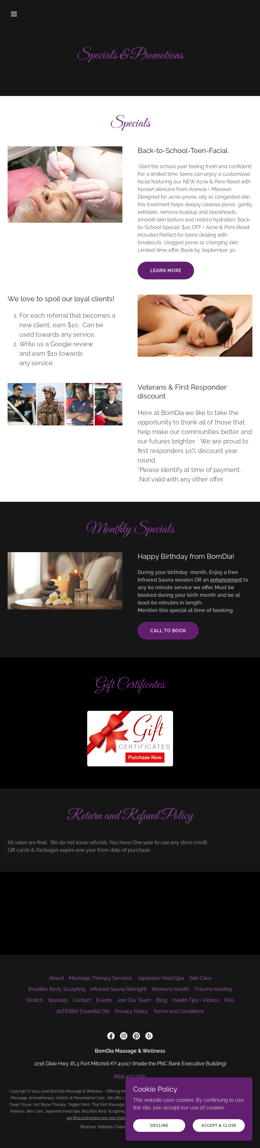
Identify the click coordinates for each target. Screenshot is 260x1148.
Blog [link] (161, 1000)
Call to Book (168, 630)
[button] (26, 14)
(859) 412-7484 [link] (130, 1076)
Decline (159, 1125)
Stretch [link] (34, 1000)
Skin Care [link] (200, 978)
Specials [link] (58, 1000)
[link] (111, 1036)
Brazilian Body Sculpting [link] (56, 989)
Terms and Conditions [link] (178, 1011)
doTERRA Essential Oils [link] (83, 1011)
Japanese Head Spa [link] (160, 978)
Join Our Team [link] (134, 1000)
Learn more (165, 270)
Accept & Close (219, 1125)
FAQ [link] (229, 1000)
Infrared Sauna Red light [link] (118, 989)
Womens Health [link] (170, 989)
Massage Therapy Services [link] (100, 978)
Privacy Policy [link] (131, 1011)
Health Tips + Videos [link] (195, 1000)
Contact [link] (82, 1000)
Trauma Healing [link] (213, 989)
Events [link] (104, 1000)
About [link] (56, 978)
